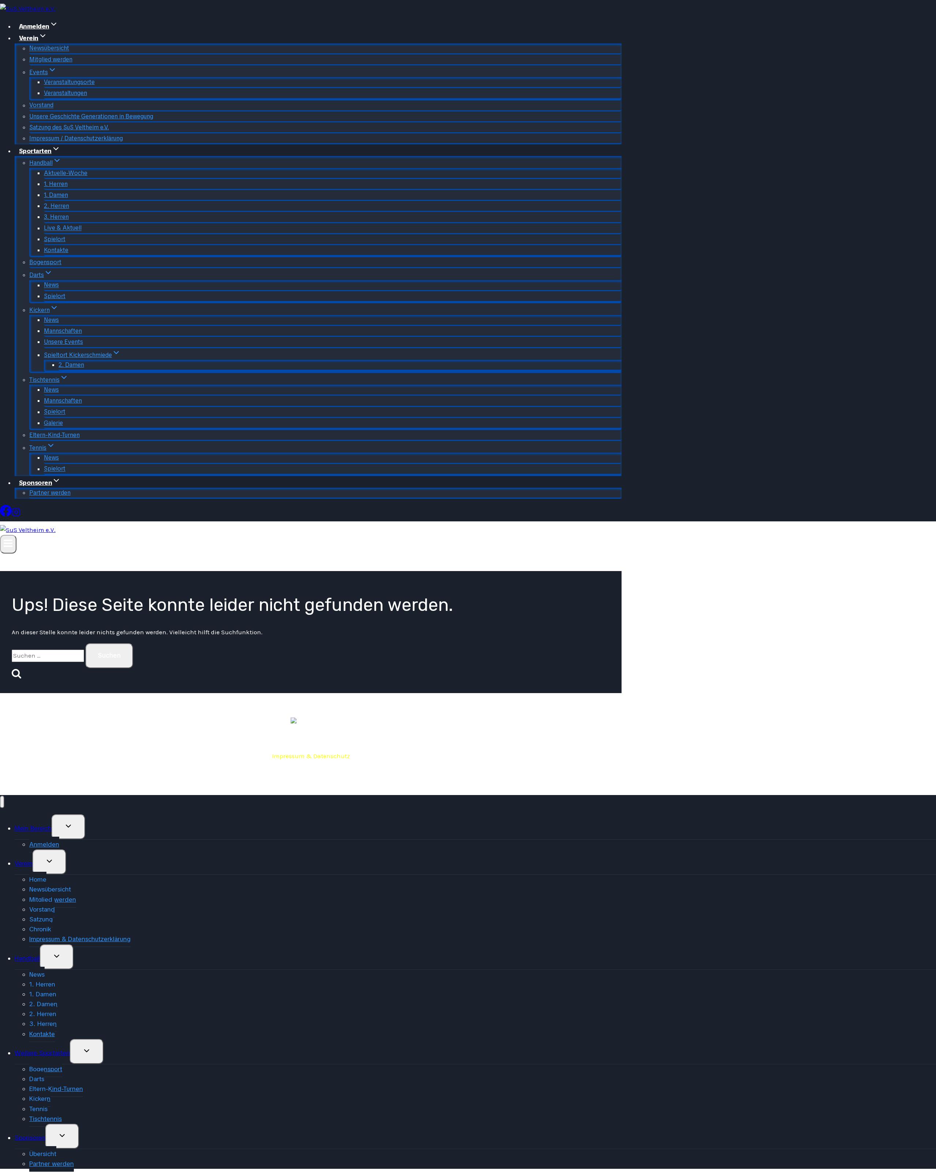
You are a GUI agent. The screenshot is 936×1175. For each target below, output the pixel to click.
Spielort (54, 239)
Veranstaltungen (65, 93)
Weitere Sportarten (42, 1053)
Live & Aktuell (63, 228)
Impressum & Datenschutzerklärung (80, 939)
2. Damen (71, 365)
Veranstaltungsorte (69, 82)
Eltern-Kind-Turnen (54, 435)
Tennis (38, 1109)
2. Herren (56, 206)
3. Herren (56, 217)
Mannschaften (63, 331)
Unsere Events (63, 342)
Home (37, 879)
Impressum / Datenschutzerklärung (76, 138)
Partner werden (50, 493)
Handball (27, 958)
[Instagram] (16, 513)
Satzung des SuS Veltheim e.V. (69, 127)
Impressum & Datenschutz (311, 756)
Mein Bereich (33, 828)
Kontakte (56, 250)
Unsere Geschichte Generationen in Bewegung (91, 116)
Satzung (41, 919)
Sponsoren (30, 1138)
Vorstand (41, 105)
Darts (36, 1079)
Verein (24, 863)
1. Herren (56, 184)
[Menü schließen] (2, 802)
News (51, 285)
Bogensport (45, 262)
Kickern (39, 1099)
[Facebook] (6, 513)
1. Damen (56, 195)
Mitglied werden (50, 59)
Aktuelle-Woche (65, 173)
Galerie (53, 423)
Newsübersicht (49, 48)
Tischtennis (45, 1119)
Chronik (40, 929)
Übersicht (42, 1154)
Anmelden (44, 844)
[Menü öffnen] (8, 544)
